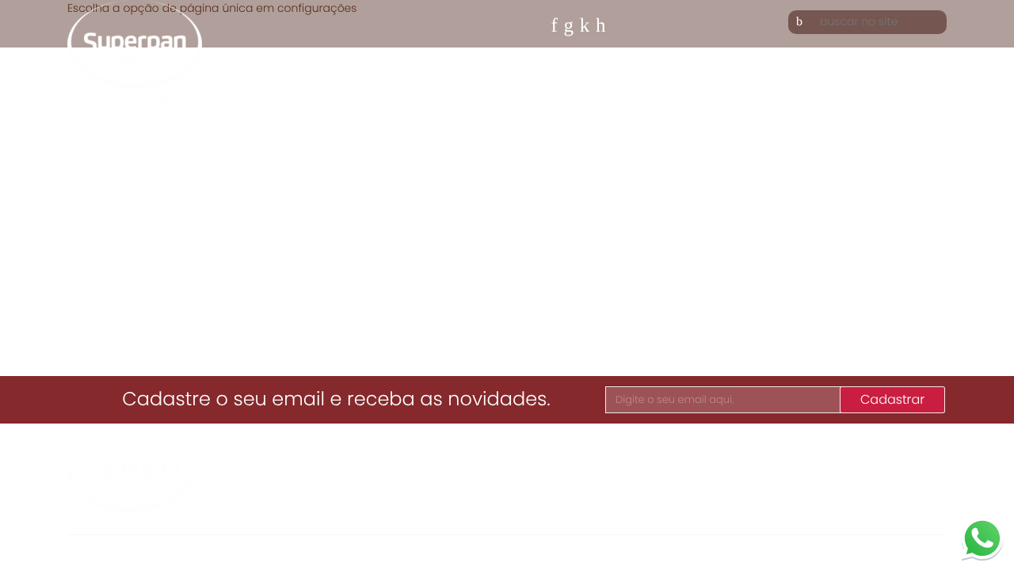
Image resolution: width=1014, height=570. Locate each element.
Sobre (438, 78)
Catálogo (721, 78)
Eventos (913, 78)
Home (364, 78)
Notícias (522, 78)
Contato (820, 78)
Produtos (618, 78)
